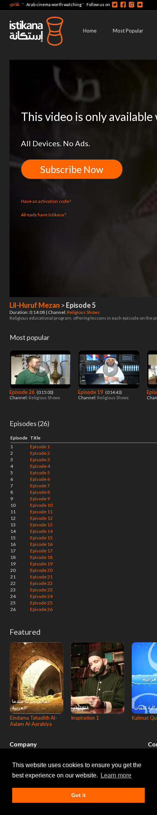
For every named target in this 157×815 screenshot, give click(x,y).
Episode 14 (41, 531)
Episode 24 (41, 596)
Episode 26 (23, 392)
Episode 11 (41, 511)
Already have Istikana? (43, 214)
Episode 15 (41, 538)
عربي (14, 3)
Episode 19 (91, 392)
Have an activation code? (46, 201)
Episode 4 (40, 466)
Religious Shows (84, 312)
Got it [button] (78, 795)
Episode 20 (41, 570)
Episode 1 (40, 446)
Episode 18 (41, 557)
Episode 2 (40, 453)
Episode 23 (41, 590)
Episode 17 (41, 551)
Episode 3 (40, 459)
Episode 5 (40, 472)
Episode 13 (41, 525)
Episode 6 (40, 479)
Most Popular (128, 31)
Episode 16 (41, 544)
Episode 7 (40, 485)
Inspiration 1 (85, 718)
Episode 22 (41, 583)
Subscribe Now (71, 169)
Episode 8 (40, 492)
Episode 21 (41, 577)
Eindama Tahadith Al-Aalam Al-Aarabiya (33, 721)
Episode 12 (41, 518)
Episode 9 (40, 498)
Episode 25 (41, 603)
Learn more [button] (116, 775)
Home (89, 31)
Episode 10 (41, 505)
